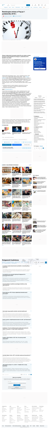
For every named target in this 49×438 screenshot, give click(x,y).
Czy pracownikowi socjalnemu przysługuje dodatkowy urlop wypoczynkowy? (39, 103)
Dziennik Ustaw (19, 416)
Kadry (10, 7)
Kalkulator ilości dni (36, 124)
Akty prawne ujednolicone (20, 420)
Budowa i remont (41, 410)
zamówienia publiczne (5, 139)
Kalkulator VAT (26, 418)
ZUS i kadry (3, 410)
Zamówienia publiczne (8, 89)
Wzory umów (41, 419)
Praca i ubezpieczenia (27, 409)
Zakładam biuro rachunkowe (35, 407)
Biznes (13, 7)
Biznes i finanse (26, 407)
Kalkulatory (37, 116)
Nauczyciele (11, 418)
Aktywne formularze (38, 126)
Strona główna (4, 9)
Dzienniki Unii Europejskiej (20, 419)
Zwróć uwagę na (36, 175)
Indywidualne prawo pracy (13, 407)
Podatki (3, 407)
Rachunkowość (4, 408)
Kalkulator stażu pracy (27, 420)
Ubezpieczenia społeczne (37, 132)
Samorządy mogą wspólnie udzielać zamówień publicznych (39, 108)
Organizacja (3, 416)
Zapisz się (39, 68)
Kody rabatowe (41, 418)
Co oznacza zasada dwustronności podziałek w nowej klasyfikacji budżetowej (39, 99)
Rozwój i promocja (4, 419)
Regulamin (24, 425)
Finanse (40, 409)
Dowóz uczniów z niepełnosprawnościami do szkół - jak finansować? (39, 110)
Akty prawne (18, 415)
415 (29, 374)
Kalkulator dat (36, 125)
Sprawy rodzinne (19, 407)
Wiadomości (14, 9)
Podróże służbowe (34, 419)
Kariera (28, 425)
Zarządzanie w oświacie (12, 420)
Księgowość (6, 7)
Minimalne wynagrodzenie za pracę (39, 138)
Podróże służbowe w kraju (35, 416)
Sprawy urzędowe (19, 410)
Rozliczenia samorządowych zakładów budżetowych (39, 140)
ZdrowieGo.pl (41, 416)
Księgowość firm (4, 406)
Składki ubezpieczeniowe (35, 418)
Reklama (37, 425)
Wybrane (44, 97)
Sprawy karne (18, 408)
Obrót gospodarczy (4, 409)
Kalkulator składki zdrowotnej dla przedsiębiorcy (38, 118)
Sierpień (41, 146)
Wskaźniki (37, 134)
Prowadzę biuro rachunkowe (35, 408)
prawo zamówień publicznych (14, 139)
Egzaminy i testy (12, 419)
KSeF (44, 7)
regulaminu (17, 383)
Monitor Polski (18, 417)
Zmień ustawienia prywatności (16, 425)
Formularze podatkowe (42, 420)
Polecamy (34, 219)
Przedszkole (11, 416)
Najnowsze (40, 97)
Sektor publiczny (18, 7)
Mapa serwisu (42, 425)
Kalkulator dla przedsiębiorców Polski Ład (39, 119)
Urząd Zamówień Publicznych (23, 139)
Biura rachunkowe (34, 406)
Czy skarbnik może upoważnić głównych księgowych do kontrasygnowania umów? (39, 101)
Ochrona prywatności (8, 425)
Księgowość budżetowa (9, 9)
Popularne (36, 97)
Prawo (22, 7)
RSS (30, 425)
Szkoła (10, 417)
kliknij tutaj (21, 388)
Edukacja (40, 7)
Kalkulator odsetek (26, 419)
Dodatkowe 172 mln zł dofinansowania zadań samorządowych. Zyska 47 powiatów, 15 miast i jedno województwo (40, 112)
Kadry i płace (3, 420)
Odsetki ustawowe (36, 137)
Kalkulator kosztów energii (37, 120)
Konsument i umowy (19, 409)
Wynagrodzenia (36, 130)
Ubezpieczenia (11, 409)
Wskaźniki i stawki (34, 415)
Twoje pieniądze (27, 7)
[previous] (21, 374)
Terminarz (37, 146)
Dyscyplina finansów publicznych (38, 135)
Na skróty (40, 415)
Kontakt (34, 425)
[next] (31, 374)
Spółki (25, 408)
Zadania (3, 418)
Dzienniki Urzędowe (19, 418)
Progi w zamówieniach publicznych (39, 136)
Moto (31, 7)
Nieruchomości (36, 7)
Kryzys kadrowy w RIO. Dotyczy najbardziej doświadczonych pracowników (40, 106)
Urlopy (10, 410)
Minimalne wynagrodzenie (35, 417)
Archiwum (40, 417)
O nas (3, 425)
